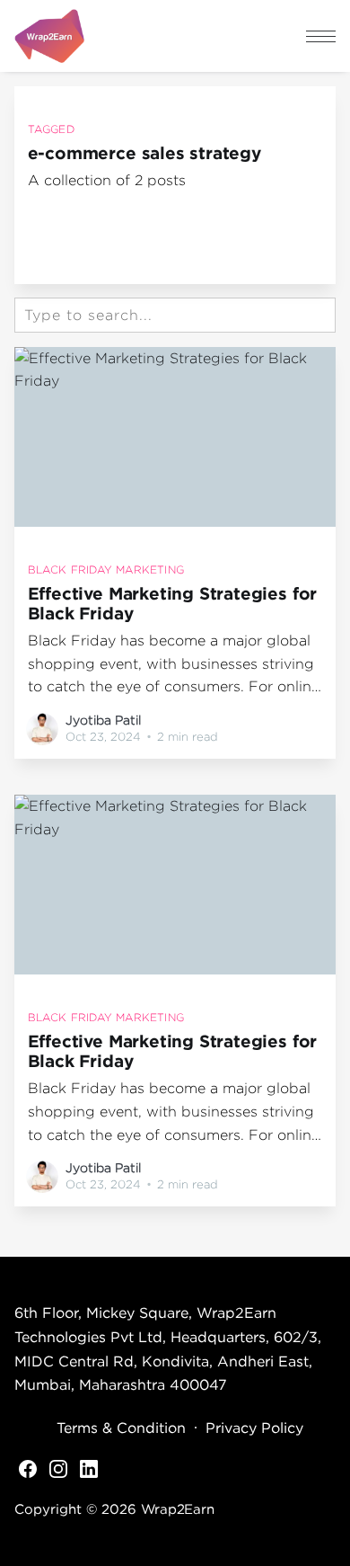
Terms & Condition (121, 1427)
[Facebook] (28, 1468)
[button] (321, 36)
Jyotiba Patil (103, 719)
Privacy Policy (254, 1427)
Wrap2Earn (177, 1508)
